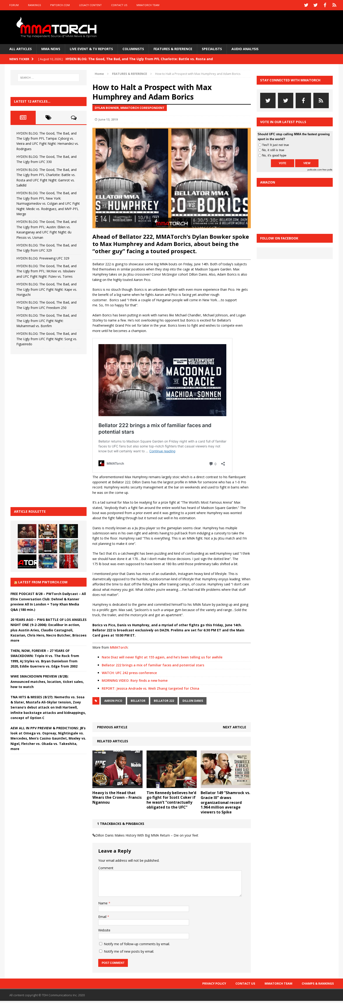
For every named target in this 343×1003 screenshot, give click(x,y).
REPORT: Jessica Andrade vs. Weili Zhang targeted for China (150, 688)
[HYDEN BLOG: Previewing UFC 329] (27, 561)
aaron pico (113, 701)
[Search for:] (48, 78)
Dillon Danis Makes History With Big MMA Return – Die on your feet (146, 835)
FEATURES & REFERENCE (173, 49)
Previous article (112, 727)
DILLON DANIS (192, 701)
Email (102, 916)
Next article (234, 727)
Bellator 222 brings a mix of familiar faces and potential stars (153, 665)
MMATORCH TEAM (147, 5)
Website (104, 930)
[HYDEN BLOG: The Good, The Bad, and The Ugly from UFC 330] (47, 531)
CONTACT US (119, 5)
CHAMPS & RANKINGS (318, 983)
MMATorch (119, 647)
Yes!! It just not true (275, 145)
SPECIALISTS (212, 49)
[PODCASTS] (334, 5)
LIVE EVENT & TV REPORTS (91, 49)
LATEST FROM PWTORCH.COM (42, 582)
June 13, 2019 (108, 119)
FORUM (14, 5)
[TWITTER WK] (316, 5)
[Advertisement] (45, 430)
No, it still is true (273, 150)
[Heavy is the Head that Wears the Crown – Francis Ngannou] (117, 785)
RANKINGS (34, 5)
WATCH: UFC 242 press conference (129, 673)
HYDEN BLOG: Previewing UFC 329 (42, 258)
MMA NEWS (50, 49)
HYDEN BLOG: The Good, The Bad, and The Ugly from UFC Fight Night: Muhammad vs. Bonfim (46, 320)
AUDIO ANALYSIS (245, 49)
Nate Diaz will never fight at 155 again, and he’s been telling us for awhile (162, 657)
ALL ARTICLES (20, 49)
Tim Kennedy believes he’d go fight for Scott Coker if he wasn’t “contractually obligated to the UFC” (171, 800)
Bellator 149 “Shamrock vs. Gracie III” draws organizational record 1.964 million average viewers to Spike (225, 802)
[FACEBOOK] (325, 5)
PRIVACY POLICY (214, 983)
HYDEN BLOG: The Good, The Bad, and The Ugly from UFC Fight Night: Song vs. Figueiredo (46, 338)
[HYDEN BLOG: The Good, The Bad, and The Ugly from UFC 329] (68, 546)
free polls (327, 169)
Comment (105, 868)
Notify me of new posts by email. (129, 951)
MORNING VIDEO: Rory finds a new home (135, 680)
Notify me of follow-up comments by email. (137, 944)
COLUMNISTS (133, 49)
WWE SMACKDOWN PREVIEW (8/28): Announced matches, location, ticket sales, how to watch (47, 681)
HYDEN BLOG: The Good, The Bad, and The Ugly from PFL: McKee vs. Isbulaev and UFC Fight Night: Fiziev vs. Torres (46, 271)
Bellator (138, 701)
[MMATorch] (57, 27)
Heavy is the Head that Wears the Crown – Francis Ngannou (117, 797)
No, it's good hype (274, 155)
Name (103, 903)
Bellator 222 (164, 701)
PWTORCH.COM (60, 5)
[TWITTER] (306, 5)
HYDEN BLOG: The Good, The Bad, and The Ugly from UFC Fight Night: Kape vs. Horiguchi (46, 289)
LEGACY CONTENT (90, 5)
